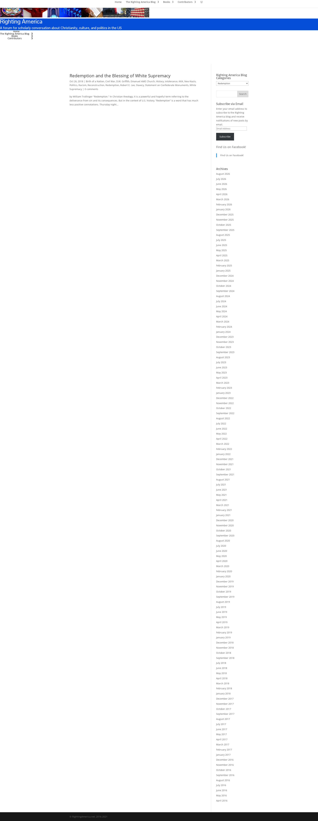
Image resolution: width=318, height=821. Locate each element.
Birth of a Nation (95, 81)
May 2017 (221, 734)
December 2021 (225, 459)
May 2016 (221, 795)
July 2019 (221, 607)
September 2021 (225, 474)
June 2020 (221, 550)
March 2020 (222, 566)
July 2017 (221, 724)
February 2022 (224, 449)
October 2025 (223, 224)
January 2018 (223, 693)
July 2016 (221, 785)
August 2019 (223, 601)
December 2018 (225, 642)
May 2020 (221, 556)
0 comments (91, 89)
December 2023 (225, 336)
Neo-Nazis (190, 81)
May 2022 (221, 433)
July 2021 (221, 484)
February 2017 (224, 749)
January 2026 (223, 209)
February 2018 (224, 688)
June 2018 (221, 668)
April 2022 (221, 438)
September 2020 (225, 535)
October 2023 (223, 347)
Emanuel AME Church (143, 81)
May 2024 (221, 311)
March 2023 (222, 382)
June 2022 (221, 428)
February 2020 (224, 571)
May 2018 (221, 673)
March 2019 (222, 627)
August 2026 (223, 173)
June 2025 (221, 245)
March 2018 (222, 683)
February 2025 (224, 265)
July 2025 (221, 240)
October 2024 (223, 285)
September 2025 (225, 229)
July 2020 (221, 545)
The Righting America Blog (14, 33)
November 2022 (225, 403)
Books (14, 36)
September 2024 (225, 291)
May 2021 (221, 494)
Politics (73, 85)
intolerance (171, 81)
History (160, 81)
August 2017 (223, 719)
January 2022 (223, 454)
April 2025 (221, 255)
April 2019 (221, 622)
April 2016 (221, 800)
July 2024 (221, 301)
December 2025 (225, 214)
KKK (181, 81)
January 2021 (223, 515)
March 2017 (222, 744)
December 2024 (225, 275)
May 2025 (221, 250)
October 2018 (223, 652)
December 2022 (225, 398)
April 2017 (221, 739)
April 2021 (221, 500)
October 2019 (223, 591)
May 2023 (221, 372)
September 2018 (225, 658)
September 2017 (225, 713)
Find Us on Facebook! (231, 147)
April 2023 (221, 377)
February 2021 (224, 510)
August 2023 (223, 357)
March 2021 (222, 505)
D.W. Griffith (123, 81)
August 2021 (223, 479)
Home (16, 31)
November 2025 (225, 219)
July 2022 (221, 423)
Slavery (140, 85)
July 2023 (221, 362)
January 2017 (223, 754)
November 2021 (225, 464)
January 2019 (223, 637)
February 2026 (224, 204)
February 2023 (224, 387)
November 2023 (225, 341)
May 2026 (221, 189)
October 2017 (223, 708)
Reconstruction (96, 85)
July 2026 (221, 179)
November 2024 (225, 280)
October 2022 (223, 408)
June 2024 (221, 306)
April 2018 (221, 678)
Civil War (110, 81)
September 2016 (225, 775)
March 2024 (222, 321)
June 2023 (221, 367)
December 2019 (225, 581)
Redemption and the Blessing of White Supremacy (120, 76)
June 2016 (221, 790)
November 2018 (225, 647)
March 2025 (222, 260)
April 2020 (221, 561)
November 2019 (225, 586)
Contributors (15, 38)
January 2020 (223, 576)
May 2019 (221, 617)
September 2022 (225, 413)
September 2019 (225, 596)
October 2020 (223, 530)
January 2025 (223, 270)
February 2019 (224, 632)
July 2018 (221, 662)
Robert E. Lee (127, 85)
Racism (82, 85)
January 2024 (223, 331)
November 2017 (225, 703)
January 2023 (223, 392)
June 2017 (221, 729)
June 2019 (221, 612)
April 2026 (221, 194)
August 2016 (223, 780)
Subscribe (225, 136)
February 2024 (224, 326)
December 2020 (225, 520)
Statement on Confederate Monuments (166, 85)
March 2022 (222, 443)
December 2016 (225, 759)
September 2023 (225, 352)
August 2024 (223, 296)
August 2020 (223, 540)
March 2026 (222, 199)
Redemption (112, 85)
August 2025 (223, 234)
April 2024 (221, 316)
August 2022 (223, 418)
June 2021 (221, 489)
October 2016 (223, 770)
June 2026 (221, 183)
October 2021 (223, 469)
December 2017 (225, 698)
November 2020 (225, 525)
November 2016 (225, 764)
